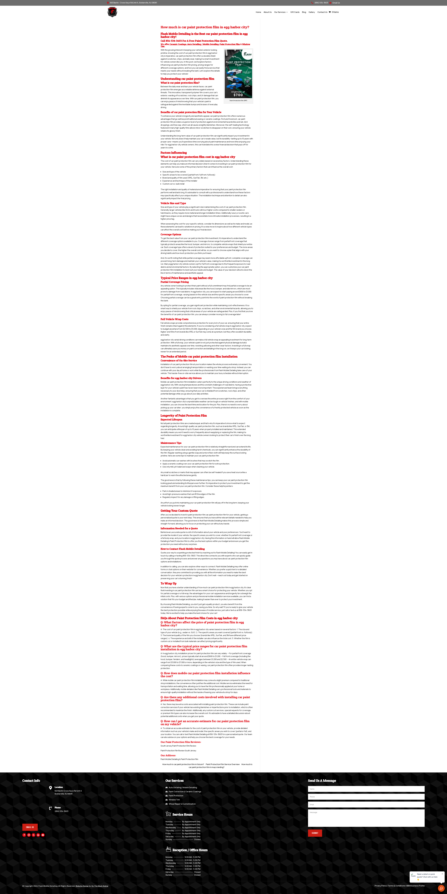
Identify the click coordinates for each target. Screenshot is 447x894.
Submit (315, 833)
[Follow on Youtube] (43, 835)
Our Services (280, 12)
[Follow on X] (33, 835)
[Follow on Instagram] (29, 835)
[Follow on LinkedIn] (38, 835)
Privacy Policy (381, 885)
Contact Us (322, 12)
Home (258, 12)
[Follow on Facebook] (24, 835)
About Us (268, 12)
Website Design (82, 886)
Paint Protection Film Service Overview (223, 764)
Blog (304, 12)
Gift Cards (295, 12)
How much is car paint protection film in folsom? (183, 764)
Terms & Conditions (396, 885)
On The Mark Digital (99, 886)
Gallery (312, 12)
